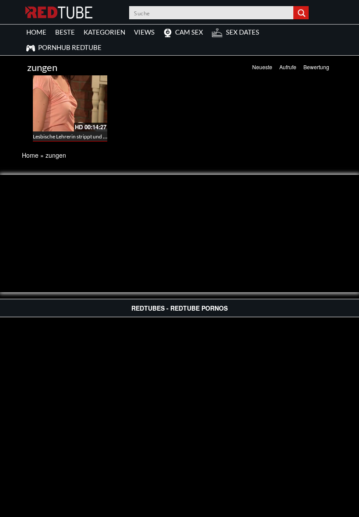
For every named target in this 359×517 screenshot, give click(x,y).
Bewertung (316, 67)
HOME (36, 32)
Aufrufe (287, 67)
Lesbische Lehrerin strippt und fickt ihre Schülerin (89, 136)
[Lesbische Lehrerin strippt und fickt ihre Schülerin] (70, 103)
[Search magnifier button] (302, 12)
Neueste (262, 67)
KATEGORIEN (104, 32)
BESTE (65, 32)
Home (30, 155)
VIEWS (144, 32)
